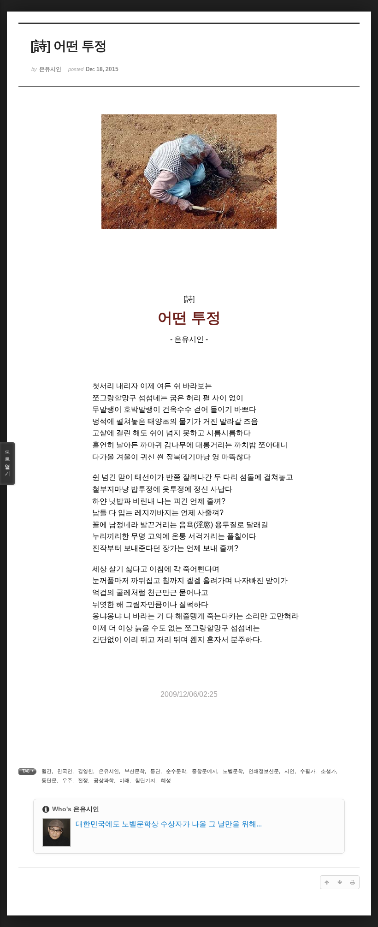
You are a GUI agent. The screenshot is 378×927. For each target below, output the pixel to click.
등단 (155, 771)
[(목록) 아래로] (339, 882)
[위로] (326, 882)
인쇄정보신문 (263, 771)
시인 (289, 771)
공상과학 (104, 780)
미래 (124, 780)
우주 (67, 780)
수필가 (307, 771)
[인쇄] (352, 882)
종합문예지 (204, 771)
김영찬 (85, 771)
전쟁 (83, 780)
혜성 (166, 780)
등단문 (49, 780)
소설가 (328, 771)
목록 (7, 463)
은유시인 (109, 771)
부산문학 (134, 771)
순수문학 (176, 771)
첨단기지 (145, 780)
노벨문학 (233, 771)
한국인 (64, 771)
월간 (46, 771)
